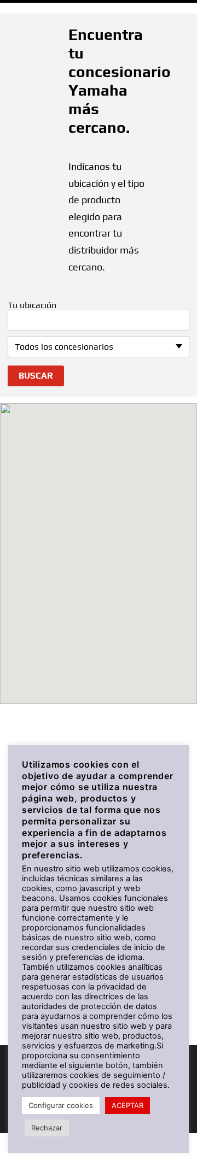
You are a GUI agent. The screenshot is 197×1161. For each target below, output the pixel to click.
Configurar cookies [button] (60, 1105)
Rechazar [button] (46, 1127)
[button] (98, 544)
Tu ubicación (32, 305)
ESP (174, 10)
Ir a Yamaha (36, 10)
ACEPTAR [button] (127, 1105)
